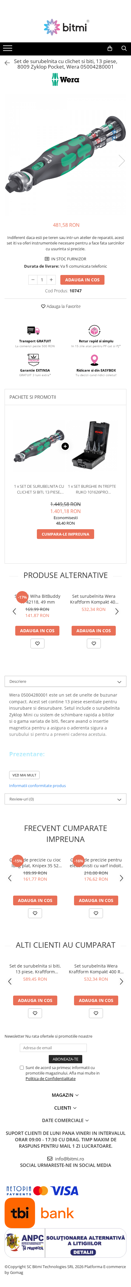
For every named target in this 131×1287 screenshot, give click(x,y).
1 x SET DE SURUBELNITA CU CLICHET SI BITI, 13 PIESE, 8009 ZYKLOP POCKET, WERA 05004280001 (39, 489)
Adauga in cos (82, 280)
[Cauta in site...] (124, 48)
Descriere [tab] (17, 681)
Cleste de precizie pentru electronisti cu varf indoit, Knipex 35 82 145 (96, 862)
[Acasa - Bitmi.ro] (65, 27)
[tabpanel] (65, 155)
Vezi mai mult (24, 775)
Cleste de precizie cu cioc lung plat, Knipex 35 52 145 (35, 862)
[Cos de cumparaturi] (109, 48)
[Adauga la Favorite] (37, 643)
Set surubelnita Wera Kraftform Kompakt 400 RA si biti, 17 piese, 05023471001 (94, 599)
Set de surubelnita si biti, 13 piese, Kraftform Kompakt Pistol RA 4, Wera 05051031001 (35, 969)
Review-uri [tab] (21, 799)
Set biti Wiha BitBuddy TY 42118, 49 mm (37, 599)
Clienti (63, 1108)
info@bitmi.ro (69, 1159)
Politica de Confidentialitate (51, 1078)
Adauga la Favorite (63, 306)
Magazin (63, 1095)
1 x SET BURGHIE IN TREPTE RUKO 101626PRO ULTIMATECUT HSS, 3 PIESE (92, 489)
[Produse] (8, 50)
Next (121, 161)
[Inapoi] (4, 63)
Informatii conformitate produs (37, 785)
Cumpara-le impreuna (65, 534)
